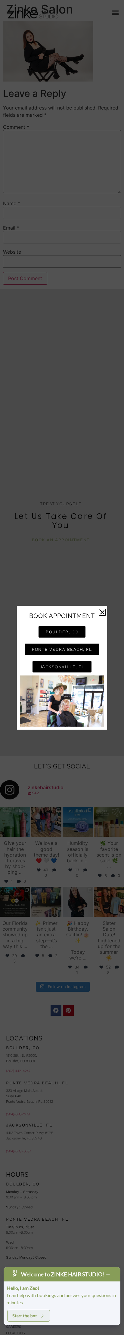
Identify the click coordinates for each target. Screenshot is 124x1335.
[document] (62, 667)
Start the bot (24, 1315)
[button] (102, 612)
